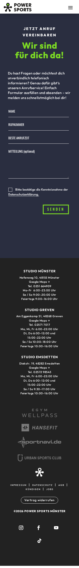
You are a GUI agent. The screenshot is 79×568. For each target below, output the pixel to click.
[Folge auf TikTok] (39, 541)
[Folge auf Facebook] (38, 527)
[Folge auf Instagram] (21, 527)
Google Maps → (39, 320)
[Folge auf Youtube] (56, 527)
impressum (18, 485)
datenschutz (42, 485)
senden (56, 209)
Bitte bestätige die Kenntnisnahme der (38, 192)
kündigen (33, 489)
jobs (50, 489)
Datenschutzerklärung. (23, 194)
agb (61, 485)
